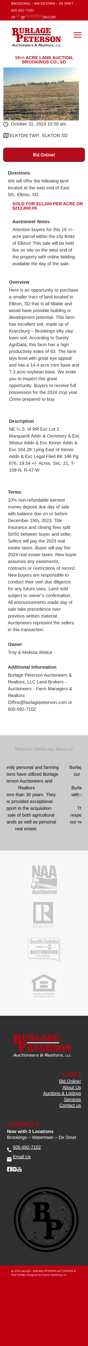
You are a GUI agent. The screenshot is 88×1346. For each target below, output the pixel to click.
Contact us (70, 1105)
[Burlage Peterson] (36, 35)
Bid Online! (44, 155)
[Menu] (75, 34)
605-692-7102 (22, 10)
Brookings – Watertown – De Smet (42, 3)
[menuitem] (42, 3)
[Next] (76, 765)
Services (72, 1099)
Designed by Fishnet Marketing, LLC (47, 1274)
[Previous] (66, 765)
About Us (72, 1087)
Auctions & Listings (62, 1093)
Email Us (22, 1156)
